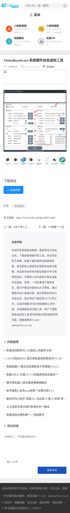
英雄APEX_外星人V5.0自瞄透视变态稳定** (32, 374)
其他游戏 (50, 67)
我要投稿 (20, 502)
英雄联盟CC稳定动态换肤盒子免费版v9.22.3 (32, 366)
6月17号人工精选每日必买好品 (31, 227)
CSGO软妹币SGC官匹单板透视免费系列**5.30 (34, 358)
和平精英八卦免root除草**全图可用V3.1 (30, 390)
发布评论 (52, 470)
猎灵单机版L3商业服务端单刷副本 (26, 382)
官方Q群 (32, 502)
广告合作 (7, 502)
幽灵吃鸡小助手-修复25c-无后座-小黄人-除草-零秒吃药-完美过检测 (36, 398)
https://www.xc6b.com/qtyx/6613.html (35, 217)
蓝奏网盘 (15, 190)
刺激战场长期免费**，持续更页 (25, 414)
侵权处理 (57, 502)
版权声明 (44, 502)
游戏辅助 (19, 206)
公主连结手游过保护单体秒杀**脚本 (28, 406)
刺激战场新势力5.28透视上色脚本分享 (29, 350)
